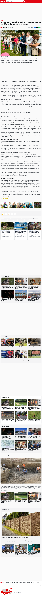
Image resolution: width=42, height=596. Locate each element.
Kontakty (20, 582)
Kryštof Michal (35, 218)
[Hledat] (24, 1)
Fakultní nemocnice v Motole (16, 218)
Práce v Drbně (33, 582)
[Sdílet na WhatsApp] (39, 27)
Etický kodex (16, 582)
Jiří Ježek (29, 218)
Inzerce (37, 582)
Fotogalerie (3, 201)
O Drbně (11, 582)
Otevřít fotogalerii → (4, 208)
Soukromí (7, 582)
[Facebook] (39, 585)
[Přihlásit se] (26, 1)
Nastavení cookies (26, 582)
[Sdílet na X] (37, 27)
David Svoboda (7, 218)
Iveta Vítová (24, 218)
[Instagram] (40, 585)
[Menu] (29, 1)
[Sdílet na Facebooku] (35, 27)
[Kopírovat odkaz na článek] (40, 27)
